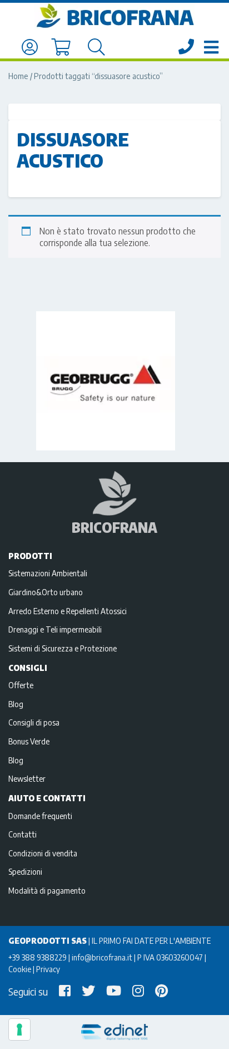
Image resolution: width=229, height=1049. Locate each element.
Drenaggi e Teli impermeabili (55, 629)
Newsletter (27, 778)
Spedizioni (25, 871)
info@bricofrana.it (102, 957)
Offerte (20, 685)
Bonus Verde (28, 741)
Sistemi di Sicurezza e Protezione (62, 648)
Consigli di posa (33, 722)
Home (18, 76)
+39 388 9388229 (37, 957)
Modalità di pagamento (47, 890)
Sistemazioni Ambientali (47, 573)
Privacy (48, 969)
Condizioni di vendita (42, 853)
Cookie (19, 969)
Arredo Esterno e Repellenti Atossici (67, 611)
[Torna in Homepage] (114, 16)
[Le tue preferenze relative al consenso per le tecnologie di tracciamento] (19, 1029)
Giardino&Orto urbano (45, 592)
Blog (15, 704)
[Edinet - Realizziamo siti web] (114, 1032)
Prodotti (30, 556)
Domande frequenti (40, 816)
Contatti (22, 834)
